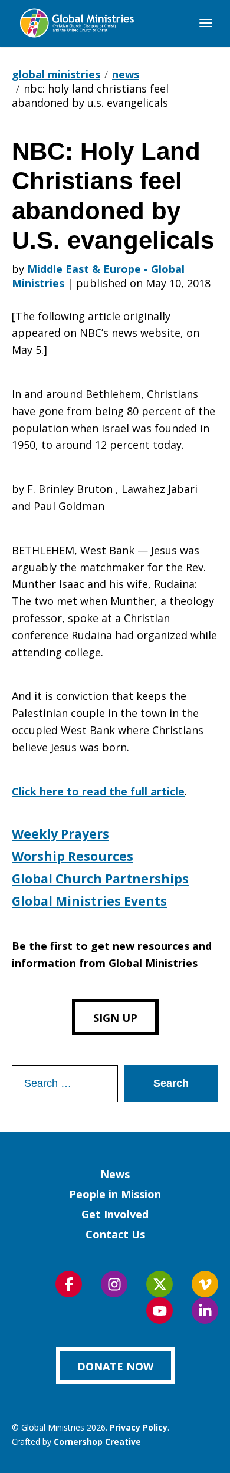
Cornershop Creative (97, 1441)
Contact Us (115, 1234)
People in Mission (115, 1194)
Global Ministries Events (89, 901)
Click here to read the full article (98, 791)
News (115, 1174)
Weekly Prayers (60, 834)
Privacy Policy (138, 1427)
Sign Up (115, 1018)
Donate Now (115, 1366)
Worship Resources (72, 856)
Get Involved (115, 1214)
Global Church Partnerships (100, 878)
